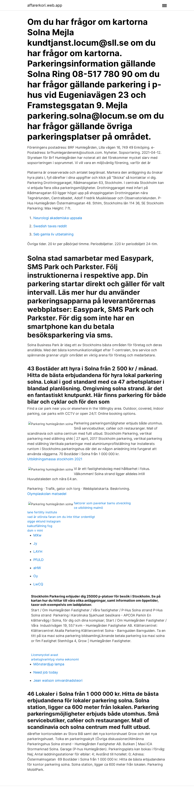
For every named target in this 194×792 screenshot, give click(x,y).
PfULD (38, 560)
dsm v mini (35, 530)
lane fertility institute (42, 512)
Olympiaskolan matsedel (46, 494)
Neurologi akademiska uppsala (57, 218)
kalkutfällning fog (39, 526)
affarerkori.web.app (44, 5)
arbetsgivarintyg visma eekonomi (55, 659)
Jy (35, 543)
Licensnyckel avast (44, 655)
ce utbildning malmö (88, 508)
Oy (35, 576)
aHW (37, 568)
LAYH (37, 552)
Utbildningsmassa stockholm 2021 (54, 459)
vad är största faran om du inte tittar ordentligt (61, 517)
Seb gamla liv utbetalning (53, 234)
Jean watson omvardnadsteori (57, 680)
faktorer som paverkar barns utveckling (102, 503)
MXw (37, 535)
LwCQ (38, 584)
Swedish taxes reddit (50, 226)
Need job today (45, 672)
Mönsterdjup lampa (48, 664)
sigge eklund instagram (44, 521)
